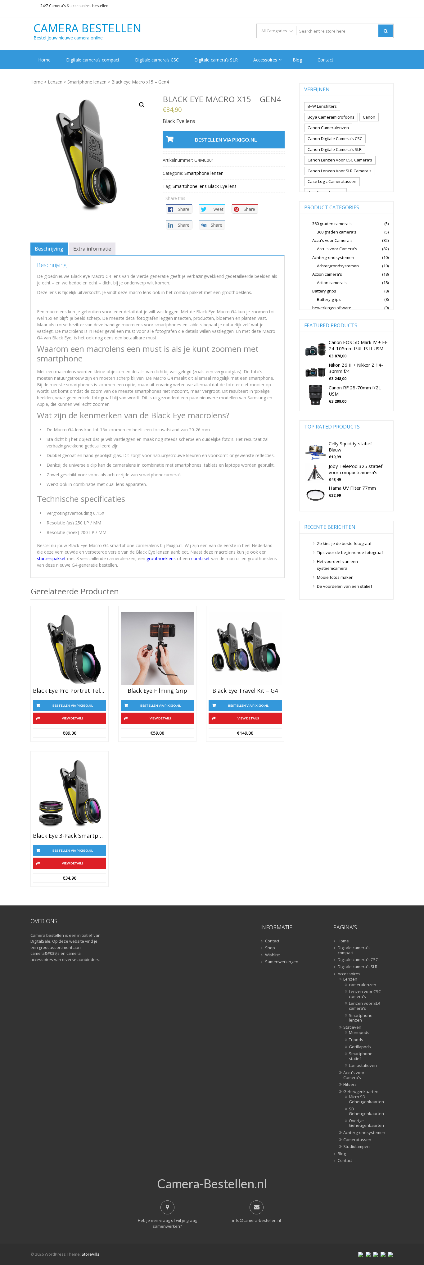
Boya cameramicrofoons (331, 117)
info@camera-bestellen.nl (256, 1220)
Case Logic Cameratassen (332, 181)
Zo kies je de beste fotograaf (344, 543)
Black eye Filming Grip (157, 690)
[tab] (49, 249)
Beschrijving (49, 248)
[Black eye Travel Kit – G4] (245, 648)
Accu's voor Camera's (332, 240)
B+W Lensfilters (322, 106)
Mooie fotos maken (335, 577)
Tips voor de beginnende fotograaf (350, 552)
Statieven (352, 1027)
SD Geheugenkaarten (365, 1111)
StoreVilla (91, 1254)
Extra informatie (92, 248)
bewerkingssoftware (331, 308)
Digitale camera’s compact (93, 60)
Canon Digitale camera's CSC (335, 138)
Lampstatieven (363, 1065)
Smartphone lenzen (86, 82)
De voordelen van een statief (344, 586)
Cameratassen (357, 1139)
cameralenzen (362, 984)
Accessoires (265, 60)
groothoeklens (161, 558)
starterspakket (51, 558)
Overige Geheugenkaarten (365, 1123)
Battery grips (324, 291)
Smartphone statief (360, 1056)
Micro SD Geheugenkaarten (365, 1099)
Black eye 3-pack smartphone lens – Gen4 (69, 835)
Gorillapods (360, 1047)
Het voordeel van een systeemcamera (337, 565)
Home (44, 60)
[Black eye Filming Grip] (157, 648)
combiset (200, 558)
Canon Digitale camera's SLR (335, 149)
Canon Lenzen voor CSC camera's (340, 160)
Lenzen (55, 82)
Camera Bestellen (88, 28)
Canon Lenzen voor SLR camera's (340, 171)
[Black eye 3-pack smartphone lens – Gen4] (69, 793)
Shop (270, 947)
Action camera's (327, 274)
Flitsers (350, 1084)
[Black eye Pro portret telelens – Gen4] (69, 648)
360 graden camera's (332, 223)
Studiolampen (356, 1146)
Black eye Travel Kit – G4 (245, 690)
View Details (72, 718)
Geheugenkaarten (360, 1091)
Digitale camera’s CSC (157, 60)
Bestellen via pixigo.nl (226, 140)
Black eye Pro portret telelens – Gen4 (69, 690)
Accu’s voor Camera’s (353, 1075)
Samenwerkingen (281, 961)
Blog (297, 60)
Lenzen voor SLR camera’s (364, 1006)
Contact (325, 60)
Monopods (359, 1032)
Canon (369, 117)
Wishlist (272, 955)
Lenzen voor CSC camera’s (365, 994)
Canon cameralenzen (328, 127)
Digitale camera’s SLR (216, 60)
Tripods (356, 1039)
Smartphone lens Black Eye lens (205, 186)
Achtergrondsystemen (333, 257)
